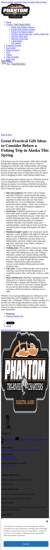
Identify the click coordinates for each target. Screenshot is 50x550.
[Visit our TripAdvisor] (8, 428)
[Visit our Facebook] (7, 418)
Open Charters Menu (22, 25)
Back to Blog (6, 135)
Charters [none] (9, 25)
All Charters (16, 43)
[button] (47, 521)
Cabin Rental (16, 41)
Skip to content (29, 2)
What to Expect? (13, 50)
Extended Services (13, 45)
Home (8, 22)
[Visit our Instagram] (7, 425)
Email (8, 326)
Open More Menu (18, 64)
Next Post (17, 330)
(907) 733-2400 (7, 465)
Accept (26, 544)
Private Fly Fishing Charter (22, 32)
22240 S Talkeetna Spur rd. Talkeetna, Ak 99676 (21, 450)
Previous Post (7, 330)
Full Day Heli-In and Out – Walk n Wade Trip (30, 34)
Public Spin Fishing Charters (22, 27)
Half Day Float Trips (19, 39)
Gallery (9, 55)
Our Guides (11, 48)
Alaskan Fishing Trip (14, 316)
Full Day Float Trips (19, 36)
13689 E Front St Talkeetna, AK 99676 (9, 458)
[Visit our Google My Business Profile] (7, 421)
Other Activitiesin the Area (12, 58)
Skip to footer (41, 2)
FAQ (8, 52)
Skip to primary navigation (12, 2)
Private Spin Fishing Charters (23, 29)
